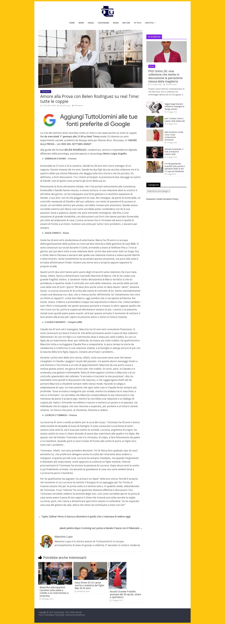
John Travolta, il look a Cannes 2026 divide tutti (175, 119)
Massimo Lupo (65, 105)
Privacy (175, 199)
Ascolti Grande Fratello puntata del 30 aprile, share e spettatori (125, 594)
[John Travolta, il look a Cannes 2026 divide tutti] (154, 117)
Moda (116, 22)
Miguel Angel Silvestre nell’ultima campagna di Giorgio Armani (174, 106)
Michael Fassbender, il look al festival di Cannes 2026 (174, 151)
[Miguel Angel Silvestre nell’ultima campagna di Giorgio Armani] (154, 103)
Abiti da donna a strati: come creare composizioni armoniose (174, 136)
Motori (126, 22)
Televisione (103, 22)
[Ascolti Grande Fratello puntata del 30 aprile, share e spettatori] (117, 563)
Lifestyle (149, 22)
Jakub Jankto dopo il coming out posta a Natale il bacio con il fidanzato (101, 528)
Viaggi (91, 22)
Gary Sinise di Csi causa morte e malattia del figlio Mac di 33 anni (89, 585)
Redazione (150, 199)
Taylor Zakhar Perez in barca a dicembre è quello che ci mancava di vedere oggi (84, 516)
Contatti (159, 199)
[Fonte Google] (90, 120)
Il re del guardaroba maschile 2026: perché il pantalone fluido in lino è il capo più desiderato (175, 167)
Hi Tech (137, 22)
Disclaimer (167, 199)
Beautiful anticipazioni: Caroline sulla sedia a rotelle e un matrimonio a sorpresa (54, 591)
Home (72, 22)
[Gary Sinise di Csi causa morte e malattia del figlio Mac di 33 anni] (90, 563)
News (81, 22)
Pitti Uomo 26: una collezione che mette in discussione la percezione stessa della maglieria (165, 76)
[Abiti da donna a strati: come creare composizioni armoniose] (154, 131)
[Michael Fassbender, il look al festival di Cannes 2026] (154, 148)
